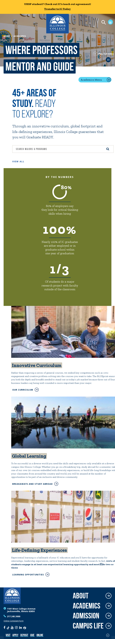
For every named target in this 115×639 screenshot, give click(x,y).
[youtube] (12, 627)
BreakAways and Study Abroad (32, 483)
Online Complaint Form (14, 621)
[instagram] (16, 627)
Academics (86, 606)
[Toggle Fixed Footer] (107, 635)
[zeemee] (24, 627)
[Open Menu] (106, 23)
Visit (8, 635)
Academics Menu (91, 79)
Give (32, 635)
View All (18, 161)
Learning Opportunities (28, 574)
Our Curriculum (22, 389)
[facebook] (4, 627)
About (80, 596)
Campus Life (88, 626)
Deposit (24, 635)
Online (40, 635)
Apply (15, 635)
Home (7, 36)
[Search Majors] (108, 149)
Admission (86, 616)
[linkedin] (20, 627)
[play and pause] (108, 59)
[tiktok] (8, 627)
